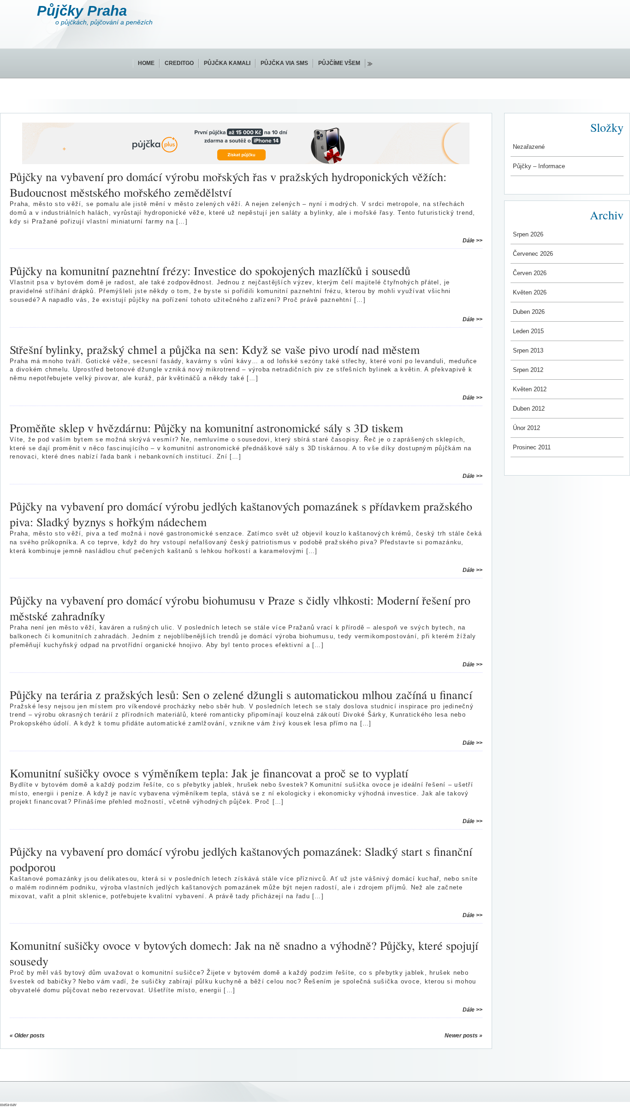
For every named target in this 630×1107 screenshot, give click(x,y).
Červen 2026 (530, 273)
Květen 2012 (530, 389)
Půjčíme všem (339, 63)
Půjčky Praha (82, 11)
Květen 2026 (530, 292)
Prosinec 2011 (532, 447)
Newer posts (463, 1035)
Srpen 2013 (528, 350)
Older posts (27, 1035)
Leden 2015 (528, 331)
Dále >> (472, 240)
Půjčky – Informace (539, 166)
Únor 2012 (526, 427)
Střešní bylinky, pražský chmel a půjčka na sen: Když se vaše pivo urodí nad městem (215, 349)
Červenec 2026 (533, 253)
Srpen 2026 (528, 234)
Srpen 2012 (528, 369)
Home (146, 63)
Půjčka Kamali (227, 63)
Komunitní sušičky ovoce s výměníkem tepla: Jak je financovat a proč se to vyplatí (209, 773)
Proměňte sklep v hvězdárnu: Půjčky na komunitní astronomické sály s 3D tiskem (206, 428)
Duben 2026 (529, 311)
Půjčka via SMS (284, 63)
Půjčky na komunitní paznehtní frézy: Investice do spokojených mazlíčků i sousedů (210, 270)
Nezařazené (529, 146)
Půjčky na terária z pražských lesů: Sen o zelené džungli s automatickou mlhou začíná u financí (241, 694)
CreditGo (179, 63)
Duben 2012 (529, 408)
